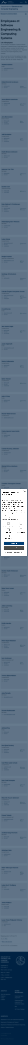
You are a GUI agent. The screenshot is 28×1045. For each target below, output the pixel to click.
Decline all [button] (14, 548)
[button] (14, 553)
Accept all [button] (14, 543)
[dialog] (14, 522)
